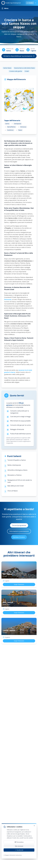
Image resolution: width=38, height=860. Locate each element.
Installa (31, 3)
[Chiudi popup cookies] (34, 825)
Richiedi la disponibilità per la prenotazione (18, 56)
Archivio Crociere (19, 537)
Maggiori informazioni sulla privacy (13, 855)
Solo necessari (19, 846)
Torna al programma (19, 525)
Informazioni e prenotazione (19, 531)
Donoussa (7, 299)
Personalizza (20, 842)
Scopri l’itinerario (19, 584)
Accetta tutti (20, 850)
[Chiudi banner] (35, 3)
